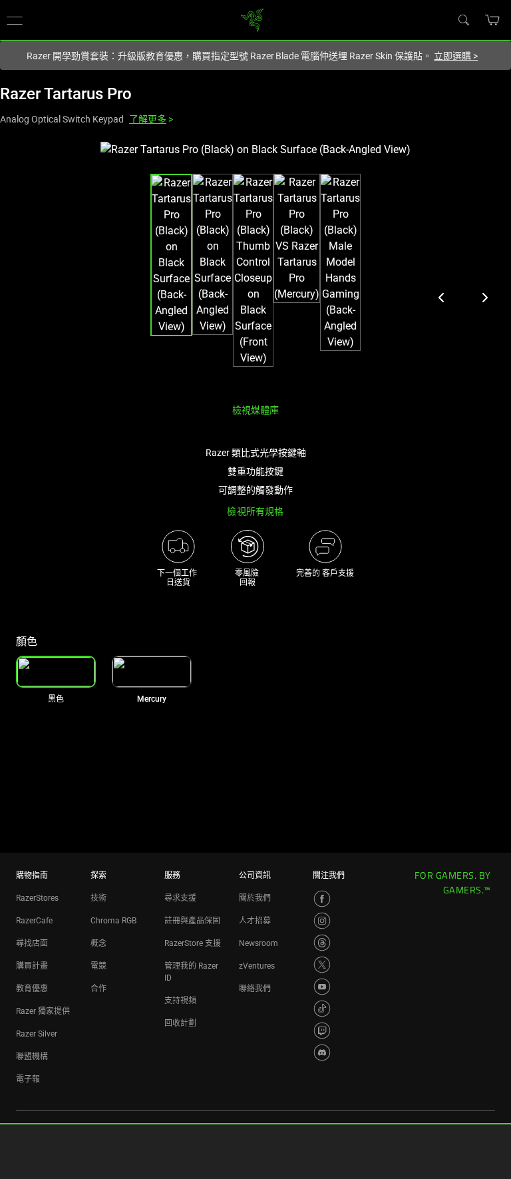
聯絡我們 (255, 988)
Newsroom (258, 943)
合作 (98, 988)
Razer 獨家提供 (43, 1011)
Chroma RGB (113, 920)
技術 (98, 898)
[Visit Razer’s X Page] (322, 964)
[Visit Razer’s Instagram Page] (322, 920)
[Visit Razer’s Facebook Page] (322, 898)
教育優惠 (32, 988)
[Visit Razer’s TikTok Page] (322, 1008)
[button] (492, 20)
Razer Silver (36, 1034)
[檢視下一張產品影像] (484, 298)
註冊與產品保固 (192, 920)
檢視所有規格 (255, 511)
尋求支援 (180, 898)
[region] (255, 267)
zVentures (257, 966)
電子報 (28, 1079)
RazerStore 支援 (192, 943)
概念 (98, 943)
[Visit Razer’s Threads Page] (322, 942)
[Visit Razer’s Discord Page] (322, 1052)
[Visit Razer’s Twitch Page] (322, 1030)
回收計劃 (180, 1023)
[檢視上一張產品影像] (442, 298)
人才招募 (255, 920)
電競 (98, 966)
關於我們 (255, 898)
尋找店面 (32, 943)
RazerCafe (34, 920)
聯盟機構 (32, 1056)
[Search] (463, 19)
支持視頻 (180, 1000)
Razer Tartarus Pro (66, 94)
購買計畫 (32, 966)
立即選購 (456, 56)
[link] (252, 19)
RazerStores (37, 898)
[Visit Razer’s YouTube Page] (322, 986)
